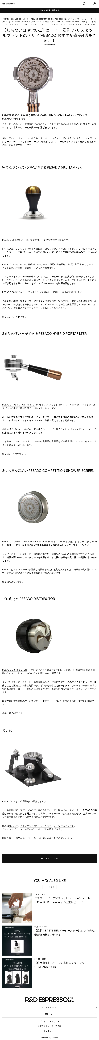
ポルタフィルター (76, 24)
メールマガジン (49, 1007)
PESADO (6, 19)
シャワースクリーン (32, 24)
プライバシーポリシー (49, 1021)
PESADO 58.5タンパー (20, 19)
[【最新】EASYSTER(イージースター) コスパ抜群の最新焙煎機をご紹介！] (17, 941)
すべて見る (49, 887)
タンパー (44, 24)
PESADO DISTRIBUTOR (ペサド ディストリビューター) (34, 22)
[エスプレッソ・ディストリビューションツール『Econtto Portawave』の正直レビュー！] (17, 908)
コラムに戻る (51, 858)
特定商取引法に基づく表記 (49, 1026)
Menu (48, 1014)
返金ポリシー (49, 1031)
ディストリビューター (58, 24)
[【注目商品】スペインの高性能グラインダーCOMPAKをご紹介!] (17, 973)
